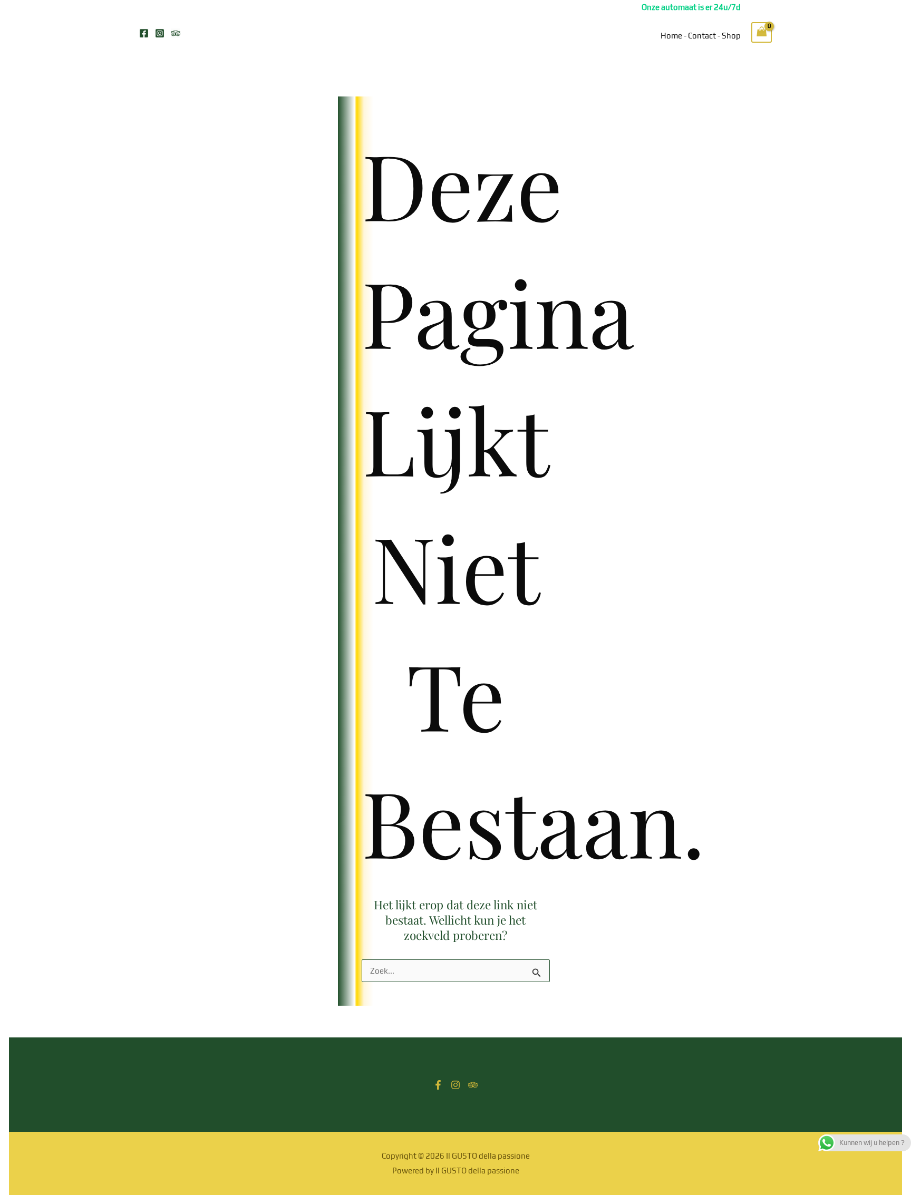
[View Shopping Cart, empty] (761, 32)
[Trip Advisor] (175, 33)
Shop (731, 35)
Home (671, 35)
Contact (702, 35)
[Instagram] (159, 33)
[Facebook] (144, 33)
